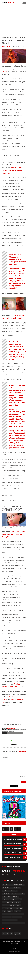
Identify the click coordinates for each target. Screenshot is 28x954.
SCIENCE (17, 911)
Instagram (13, 687)
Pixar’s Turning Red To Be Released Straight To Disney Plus (13, 534)
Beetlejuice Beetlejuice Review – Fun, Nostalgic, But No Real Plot (14, 848)
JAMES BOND (6, 899)
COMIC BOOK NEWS (18, 884)
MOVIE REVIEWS (16, 902)
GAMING (22, 893)
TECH (13, 914)
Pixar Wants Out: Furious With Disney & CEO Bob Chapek (14, 40)
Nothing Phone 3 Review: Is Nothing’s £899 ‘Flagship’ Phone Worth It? (14, 843)
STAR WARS (6, 914)
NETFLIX (12, 905)
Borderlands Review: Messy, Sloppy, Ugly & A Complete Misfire (14, 857)
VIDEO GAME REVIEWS (8, 923)
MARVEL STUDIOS (16, 899)
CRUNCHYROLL (6, 887)
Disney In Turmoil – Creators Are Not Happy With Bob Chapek (13, 170)
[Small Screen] (8, 2)
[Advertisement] (14, 19)
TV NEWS (5, 920)
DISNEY (16, 729)
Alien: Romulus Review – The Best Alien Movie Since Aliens (14, 852)
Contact (14, 948)
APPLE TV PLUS (6, 884)
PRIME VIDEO (19, 908)
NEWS (18, 905)
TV (20, 917)
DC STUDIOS (16, 887)
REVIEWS (10, 911)
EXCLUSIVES (5, 731)
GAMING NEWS (6, 896)
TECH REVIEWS (6, 917)
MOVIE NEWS (6, 902)
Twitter (4, 687)
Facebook (17, 684)
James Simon (6, 46)
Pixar (21, 732)
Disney (4, 72)
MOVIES (11, 729)
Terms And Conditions (14, 951)
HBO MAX (15, 896)
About (14, 945)
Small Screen (11, 728)
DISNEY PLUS (22, 729)
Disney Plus (15, 732)
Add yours (22, 751)
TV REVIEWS (13, 920)
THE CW (15, 917)
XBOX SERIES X (20, 923)
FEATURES (11, 731)
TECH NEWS (20, 914)
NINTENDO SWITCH (8, 908)
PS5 (4, 911)
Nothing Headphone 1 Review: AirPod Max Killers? (14, 839)
